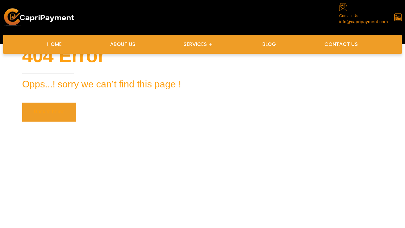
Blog (269, 44)
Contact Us (341, 44)
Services (195, 44)
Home (54, 44)
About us (122, 44)
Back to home (49, 111)
